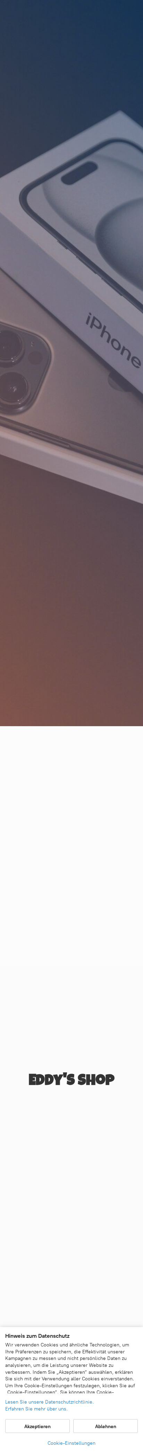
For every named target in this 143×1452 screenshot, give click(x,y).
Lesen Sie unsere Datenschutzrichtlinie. (49, 1402)
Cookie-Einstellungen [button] (71, 1443)
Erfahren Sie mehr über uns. (36, 1409)
